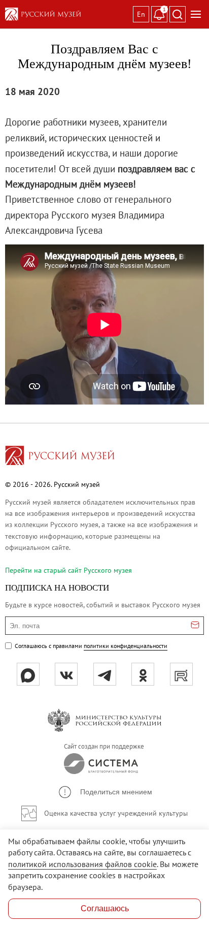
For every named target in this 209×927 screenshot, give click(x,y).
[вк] (66, 674)
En (141, 14)
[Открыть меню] (196, 14)
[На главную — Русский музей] (67, 14)
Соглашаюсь (105, 908)
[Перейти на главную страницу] (60, 457)
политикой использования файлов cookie (82, 864)
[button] (104, 792)
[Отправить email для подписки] (195, 625)
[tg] (104, 674)
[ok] (142, 674)
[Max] (28, 674)
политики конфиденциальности (125, 646)
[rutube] (181, 674)
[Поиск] (177, 14)
